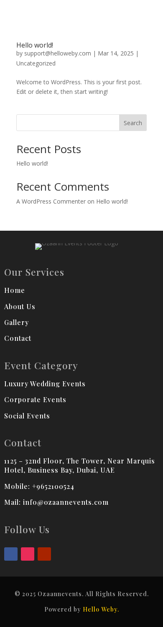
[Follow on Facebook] (11, 554)
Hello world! (34, 45)
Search (133, 123)
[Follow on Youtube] (44, 554)
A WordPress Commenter (51, 201)
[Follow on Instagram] (27, 554)
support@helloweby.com (57, 53)
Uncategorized (36, 63)
